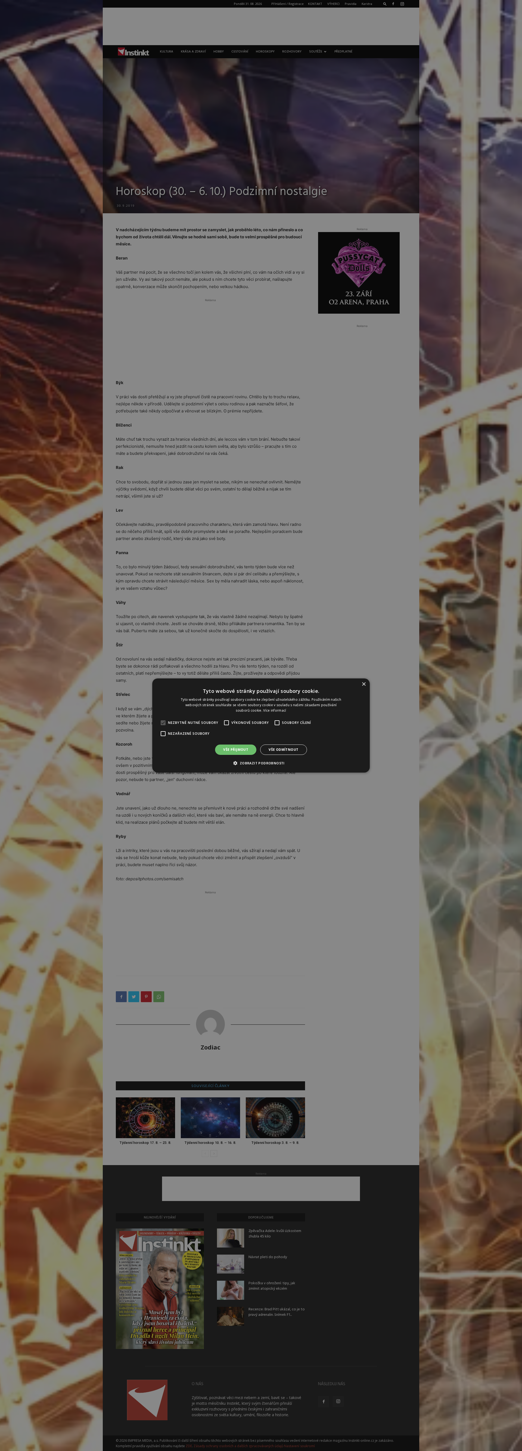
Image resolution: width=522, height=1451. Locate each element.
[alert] (261, 725)
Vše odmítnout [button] (283, 749)
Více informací (274, 710)
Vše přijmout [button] (235, 749)
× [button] (364, 684)
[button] (260, 763)
